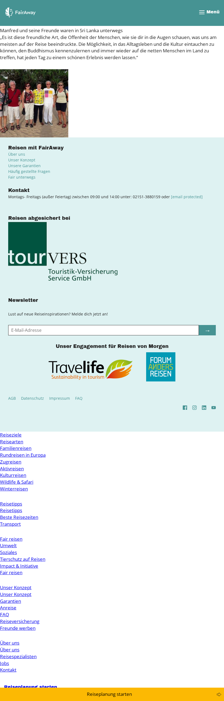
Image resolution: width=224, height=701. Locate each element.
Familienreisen (15, 448)
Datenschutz (32, 398)
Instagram (194, 407)
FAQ (78, 398)
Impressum (59, 398)
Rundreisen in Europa (23, 455)
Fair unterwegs (22, 177)
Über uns (16, 154)
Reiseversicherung (19, 621)
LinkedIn (204, 407)
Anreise (8, 607)
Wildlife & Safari (16, 482)
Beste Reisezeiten (19, 517)
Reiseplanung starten (109, 694)
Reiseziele (11, 435)
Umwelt (8, 545)
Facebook (185, 407)
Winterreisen (14, 489)
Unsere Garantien (24, 165)
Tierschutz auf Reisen (22, 559)
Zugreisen (10, 462)
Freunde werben (18, 628)
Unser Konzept (21, 160)
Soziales (8, 552)
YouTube (213, 407)
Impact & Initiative (19, 566)
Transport (10, 524)
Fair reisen (11, 539)
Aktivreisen (12, 468)
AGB (12, 398)
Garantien (10, 601)
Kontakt (8, 670)
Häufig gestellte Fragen (29, 171)
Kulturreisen (13, 475)
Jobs (4, 663)
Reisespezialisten (18, 656)
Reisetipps (11, 504)
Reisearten (11, 441)
